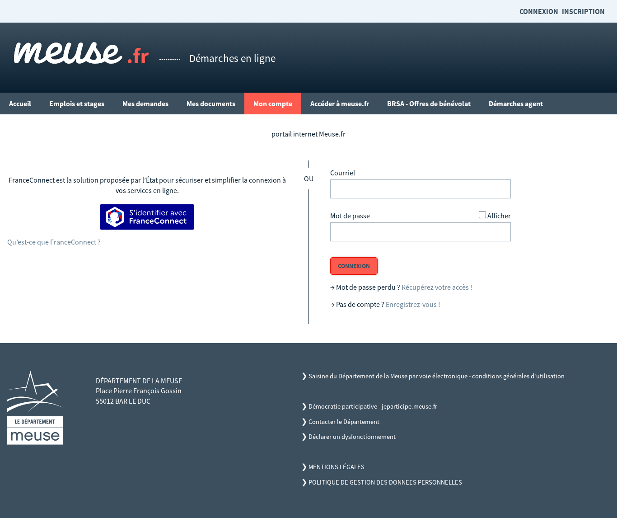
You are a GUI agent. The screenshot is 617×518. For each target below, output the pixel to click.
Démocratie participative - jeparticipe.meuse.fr (372, 406)
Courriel (342, 172)
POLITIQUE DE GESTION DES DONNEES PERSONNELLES (385, 482)
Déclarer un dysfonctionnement (352, 437)
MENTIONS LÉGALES (336, 467)
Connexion (538, 11)
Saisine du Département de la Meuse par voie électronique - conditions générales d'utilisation (436, 376)
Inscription (583, 11)
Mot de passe (350, 215)
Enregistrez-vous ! (413, 304)
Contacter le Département (343, 422)
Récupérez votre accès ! (437, 287)
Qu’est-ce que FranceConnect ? (54, 241)
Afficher (499, 215)
